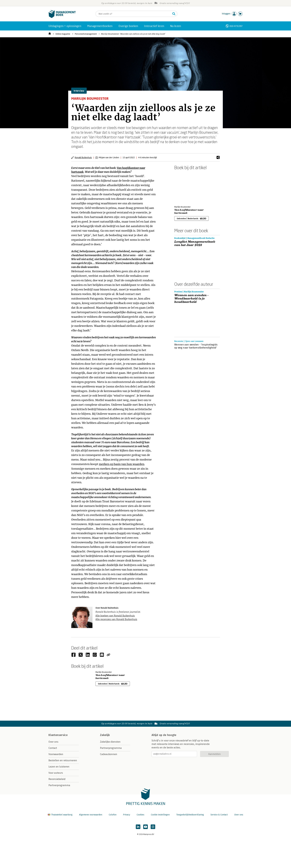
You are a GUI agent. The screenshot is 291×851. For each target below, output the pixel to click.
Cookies (140, 814)
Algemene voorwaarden (90, 814)
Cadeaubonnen (108, 754)
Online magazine (62, 34)
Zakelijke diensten (110, 741)
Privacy (126, 814)
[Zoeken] (174, 14)
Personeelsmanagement (86, 34)
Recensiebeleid (56, 779)
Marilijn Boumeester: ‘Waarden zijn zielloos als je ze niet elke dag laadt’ (133, 34)
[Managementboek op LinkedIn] (138, 826)
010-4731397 (236, 26)
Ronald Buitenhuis (83, 157)
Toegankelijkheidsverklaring (190, 814)
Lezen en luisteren (58, 766)
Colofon (112, 814)
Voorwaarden (55, 754)
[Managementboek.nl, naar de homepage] (62, 17)
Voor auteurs (55, 772)
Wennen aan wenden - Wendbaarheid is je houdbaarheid (191, 299)
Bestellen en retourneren (62, 760)
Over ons (53, 741)
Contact (52, 748)
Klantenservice (58, 735)
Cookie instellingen (160, 814)
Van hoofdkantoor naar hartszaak (189, 211)
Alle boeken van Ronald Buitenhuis (115, 615)
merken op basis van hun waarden (121, 464)
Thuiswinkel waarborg (61, 814)
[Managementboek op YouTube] (145, 826)
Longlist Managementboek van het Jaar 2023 (194, 243)
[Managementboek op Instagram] (153, 826)
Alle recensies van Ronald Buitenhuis (116, 619)
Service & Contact (219, 814)
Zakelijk (105, 735)
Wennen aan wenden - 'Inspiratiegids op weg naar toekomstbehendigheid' (195, 346)
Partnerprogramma (59, 785)
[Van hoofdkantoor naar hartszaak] (185, 187)
